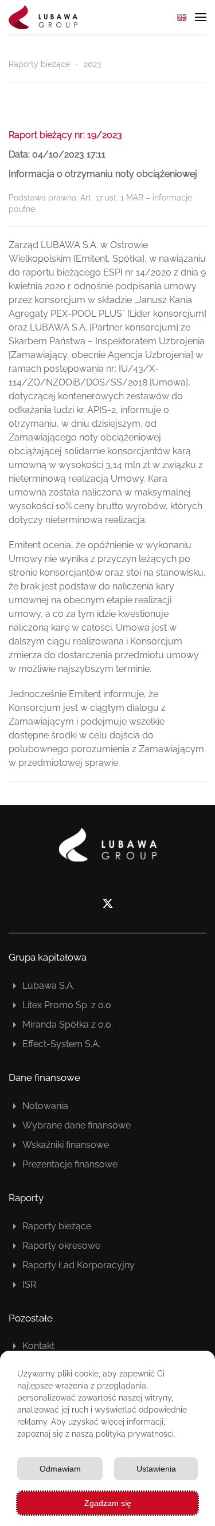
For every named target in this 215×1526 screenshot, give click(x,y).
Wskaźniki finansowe (65, 1144)
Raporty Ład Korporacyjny (78, 1265)
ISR (29, 1284)
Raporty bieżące (56, 1226)
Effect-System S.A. (61, 1044)
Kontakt (38, 1345)
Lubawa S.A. (48, 985)
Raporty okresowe (61, 1245)
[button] (200, 17)
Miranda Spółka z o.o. (67, 1024)
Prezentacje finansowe (70, 1164)
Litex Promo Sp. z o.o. (67, 1005)
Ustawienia (156, 1468)
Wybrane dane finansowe (76, 1125)
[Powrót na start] (43, 17)
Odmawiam (60, 1468)
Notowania (45, 1105)
